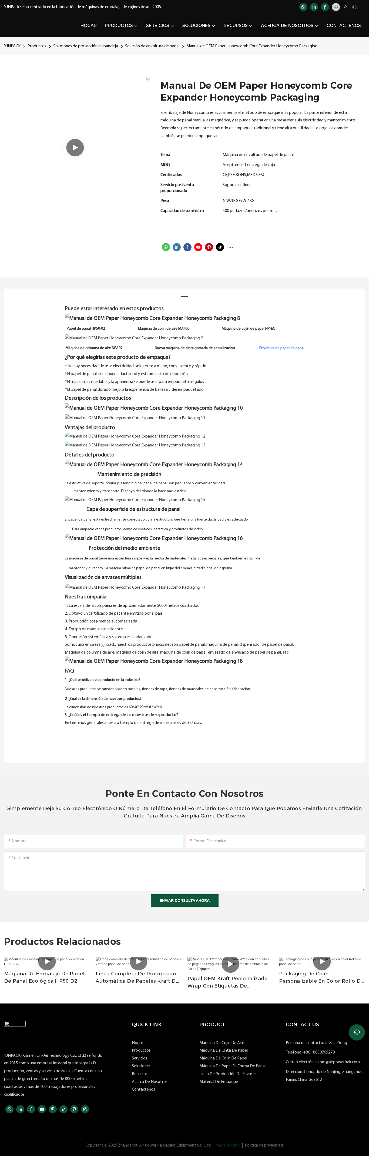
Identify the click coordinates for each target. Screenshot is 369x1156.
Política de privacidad (264, 1145)
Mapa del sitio (227, 1145)
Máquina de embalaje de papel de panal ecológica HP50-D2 (44, 977)
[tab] (184, 294)
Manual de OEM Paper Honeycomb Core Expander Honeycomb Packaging (251, 46)
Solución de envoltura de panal (152, 46)
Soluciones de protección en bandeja (85, 46)
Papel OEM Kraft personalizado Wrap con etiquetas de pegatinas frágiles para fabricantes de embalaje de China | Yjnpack (227, 983)
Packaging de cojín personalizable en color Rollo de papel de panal (321, 978)
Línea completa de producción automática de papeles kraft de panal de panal (137, 978)
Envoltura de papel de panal (281, 348)
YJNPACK (12, 46)
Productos (37, 46)
